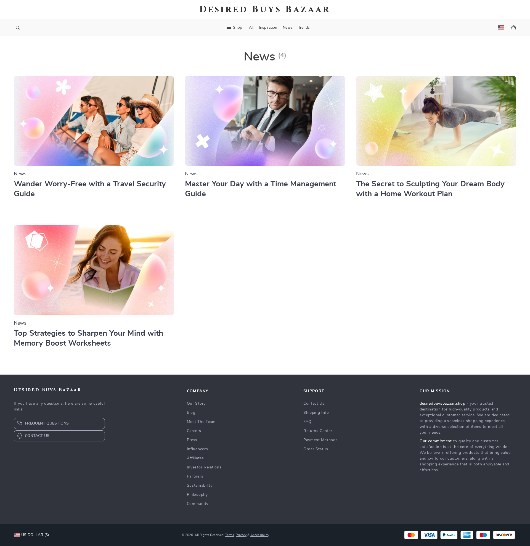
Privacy (241, 535)
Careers (194, 431)
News (288, 28)
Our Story (196, 403)
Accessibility (259, 535)
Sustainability (200, 485)
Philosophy (197, 495)
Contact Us (314, 403)
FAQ (307, 422)
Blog (191, 413)
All (251, 28)
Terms (229, 535)
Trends (304, 28)
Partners (195, 476)
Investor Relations (204, 467)
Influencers (197, 449)
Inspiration (268, 28)
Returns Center (317, 431)
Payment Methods (320, 440)
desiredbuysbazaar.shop (442, 403)
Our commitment (436, 441)
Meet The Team (201, 422)
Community (197, 504)
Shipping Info (316, 413)
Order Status (315, 449)
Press (192, 440)
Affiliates (195, 458)
